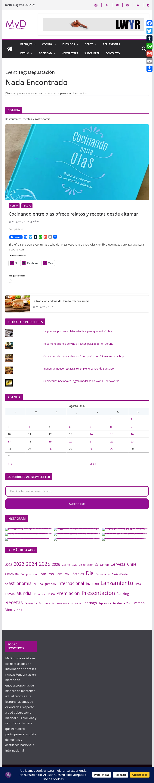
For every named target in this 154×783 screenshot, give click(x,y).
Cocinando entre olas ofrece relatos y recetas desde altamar (73, 214)
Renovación (30, 603)
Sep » (93, 463)
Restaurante (46, 603)
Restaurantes (63, 603)
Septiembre (105, 603)
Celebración (86, 564)
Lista (138, 584)
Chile (132, 564)
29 (111, 449)
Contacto (113, 53)
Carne (66, 564)
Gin (35, 584)
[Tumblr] (149, 38)
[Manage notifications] (8, 775)
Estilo (24, 53)
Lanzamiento (116, 583)
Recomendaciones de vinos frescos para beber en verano (78, 343)
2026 (56, 564)
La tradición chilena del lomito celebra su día (61, 301)
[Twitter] (149, 31)
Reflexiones (111, 44)
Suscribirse (77, 504)
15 (111, 434)
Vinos (18, 610)
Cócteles (77, 574)
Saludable (76, 603)
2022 (8, 565)
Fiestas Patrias (120, 574)
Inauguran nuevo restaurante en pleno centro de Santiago (78, 368)
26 (50, 449)
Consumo (62, 574)
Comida (47, 44)
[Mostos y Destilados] (10, 49)
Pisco (51, 594)
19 (50, 441)
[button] (34, 44)
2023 (19, 564)
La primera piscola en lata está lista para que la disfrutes (77, 331)
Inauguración (47, 584)
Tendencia (119, 603)
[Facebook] (149, 23)
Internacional (70, 583)
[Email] (149, 61)
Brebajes (26, 44)
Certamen (102, 565)
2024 (31, 563)
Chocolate (12, 574)
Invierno (92, 583)
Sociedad (45, 53)
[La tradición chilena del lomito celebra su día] (17, 303)
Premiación (68, 593)
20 (70, 441)
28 (91, 449)
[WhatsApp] (149, 46)
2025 (44, 563)
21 (91, 441)
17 (9, 441)
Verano (139, 603)
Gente (89, 44)
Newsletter (70, 53)
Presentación (98, 593)
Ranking (123, 593)
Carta (74, 564)
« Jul (10, 463)
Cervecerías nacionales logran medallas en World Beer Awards (81, 381)
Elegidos (68, 44)
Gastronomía (18, 583)
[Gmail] (149, 53)
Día (90, 573)
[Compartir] (149, 68)
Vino (8, 609)
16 (132, 434)
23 (132, 441)
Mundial (24, 593)
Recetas (27, 205)
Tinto (129, 603)
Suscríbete (92, 53)
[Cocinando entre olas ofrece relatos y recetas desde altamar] (77, 162)
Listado (10, 594)
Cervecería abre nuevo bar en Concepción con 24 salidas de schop (83, 356)
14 (91, 434)
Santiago (90, 603)
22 (111, 441)
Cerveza (118, 564)
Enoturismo (102, 574)
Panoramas (40, 594)
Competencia (28, 574)
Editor (36, 221)
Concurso (46, 574)
